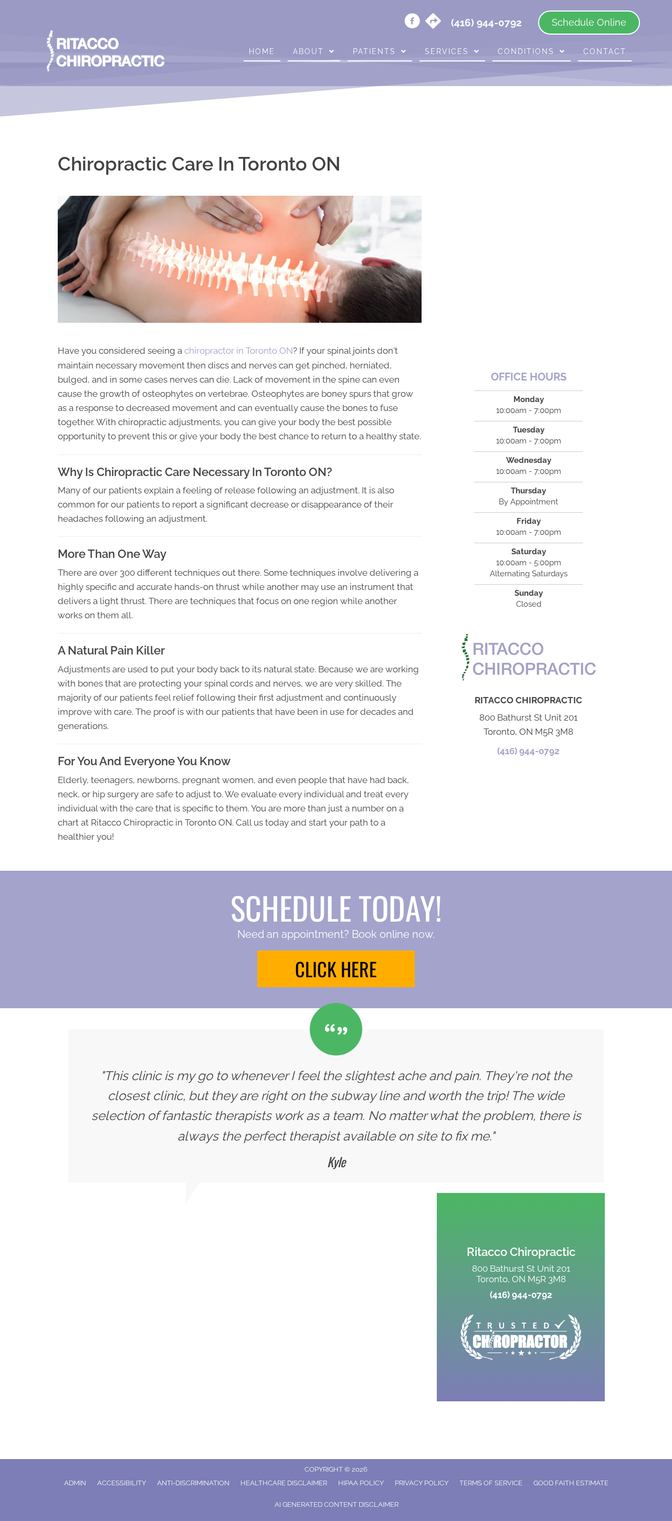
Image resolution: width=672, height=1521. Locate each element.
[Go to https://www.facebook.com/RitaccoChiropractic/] (412, 22)
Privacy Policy (421, 1483)
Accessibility (121, 1483)
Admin (75, 1483)
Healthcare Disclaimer (283, 1483)
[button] (336, 968)
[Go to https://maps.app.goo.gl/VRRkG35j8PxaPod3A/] (433, 22)
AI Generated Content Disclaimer (336, 1504)
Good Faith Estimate (570, 1483)
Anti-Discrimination (193, 1483)
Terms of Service (490, 1483)
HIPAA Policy (361, 1483)
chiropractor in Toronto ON (238, 350)
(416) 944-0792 (528, 751)
